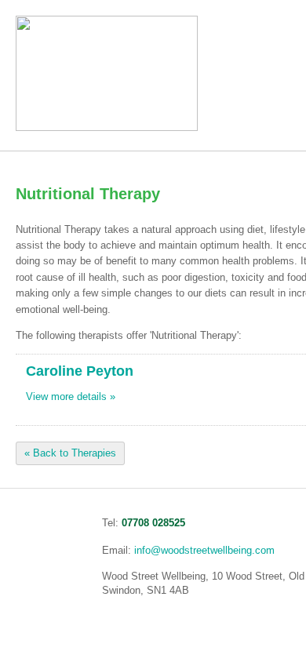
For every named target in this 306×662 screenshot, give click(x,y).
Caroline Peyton (79, 371)
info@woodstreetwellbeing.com (204, 550)
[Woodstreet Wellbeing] (107, 127)
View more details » (70, 396)
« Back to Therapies (70, 454)
